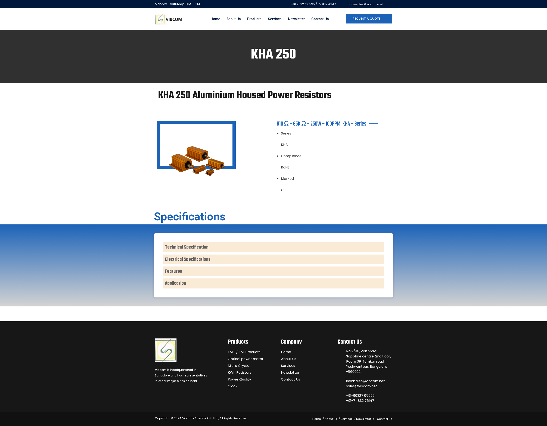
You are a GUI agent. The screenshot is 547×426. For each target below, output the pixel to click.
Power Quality (239, 379)
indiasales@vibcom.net (366, 4)
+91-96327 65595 (360, 395)
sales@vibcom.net (361, 386)
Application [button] (175, 283)
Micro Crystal (239, 365)
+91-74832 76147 (360, 400)
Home (215, 19)
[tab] (273, 247)
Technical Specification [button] (187, 247)
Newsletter (296, 19)
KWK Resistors (239, 372)
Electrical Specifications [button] (187, 259)
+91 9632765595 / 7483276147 (313, 4)
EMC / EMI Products (244, 352)
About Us (233, 19)
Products (254, 19)
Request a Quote (367, 18)
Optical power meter (245, 358)
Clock (232, 386)
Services (275, 19)
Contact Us (320, 19)
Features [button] (173, 271)
